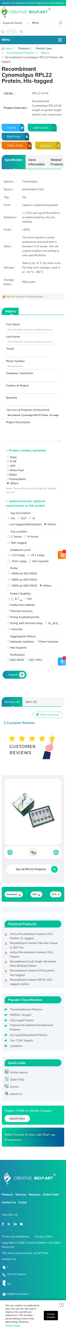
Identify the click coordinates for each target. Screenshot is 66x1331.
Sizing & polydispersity (24, 617)
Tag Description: (20, 513)
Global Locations (18, 1293)
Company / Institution (19, 373)
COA (54, 894)
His (12, 518)
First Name (13, 324)
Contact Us (9, 1202)
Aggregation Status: (23, 636)
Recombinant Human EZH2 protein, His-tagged (32, 969)
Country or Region (17, 385)
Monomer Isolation (22, 641)
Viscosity (16, 629)
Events (14, 1086)
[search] (60, 23)
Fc (33, 518)
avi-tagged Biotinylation (26, 524)
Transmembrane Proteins (26, 1009)
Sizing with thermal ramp (26, 623)
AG (30, 598)
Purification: (17, 654)
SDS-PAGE (17, 659)
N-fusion (32, 536)
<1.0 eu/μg (17, 555)
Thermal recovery (21, 611)
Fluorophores (17, 479)
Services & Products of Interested (28, 410)
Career (22, 1202)
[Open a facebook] (3, 1224)
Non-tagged (18, 542)
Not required (40, 561)
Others (45, 52)
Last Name (13, 336)
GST (23, 518)
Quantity (11, 397)
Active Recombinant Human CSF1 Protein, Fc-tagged (31, 932)
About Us (16, 1094)
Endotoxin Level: (20, 550)
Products (7, 1194)
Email (10, 348)
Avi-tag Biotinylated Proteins (28, 1035)
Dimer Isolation (48, 641)
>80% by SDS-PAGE (23, 573)
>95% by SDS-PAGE (23, 585)
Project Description (18, 422)
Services (20, 1194)
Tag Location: (18, 531)
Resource (34, 1194)
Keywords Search (12, 22)
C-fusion (16, 536)
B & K (53, 623)
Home (8, 48)
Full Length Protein (22, 1020)
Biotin (13, 474)
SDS (34, 894)
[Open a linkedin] (15, 1224)
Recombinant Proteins (21, 52)
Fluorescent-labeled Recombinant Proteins (31, 1027)
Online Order (15, 145)
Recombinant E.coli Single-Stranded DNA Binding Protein (33, 960)
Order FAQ (17, 1079)
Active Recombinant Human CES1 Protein (31, 951)
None (13, 457)
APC (12, 466)
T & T (16, 598)
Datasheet (11, 894)
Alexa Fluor (16, 470)
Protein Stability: (20, 593)
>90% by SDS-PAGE (23, 579)
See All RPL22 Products (31, 869)
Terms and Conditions (15, 1236)
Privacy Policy (12, 1325)
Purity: (14, 568)
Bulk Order (14, 136)
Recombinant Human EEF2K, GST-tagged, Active (31, 978)
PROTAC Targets (20, 1014)
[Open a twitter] (8, 1224)
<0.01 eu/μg (18, 561)
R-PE (13, 461)
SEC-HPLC (36, 659)
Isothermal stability (22, 605)
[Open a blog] (21, 1224)
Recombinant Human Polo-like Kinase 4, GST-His (34, 941)
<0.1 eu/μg (37, 555)
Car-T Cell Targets (21, 1040)
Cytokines (16, 1046)
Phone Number (15, 361)
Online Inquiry (19, 1072)
